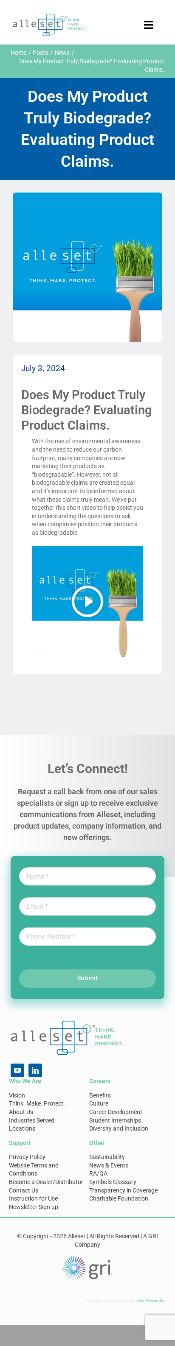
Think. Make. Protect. (37, 1103)
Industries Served (31, 1120)
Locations (22, 1128)
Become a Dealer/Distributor (46, 1181)
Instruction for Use (33, 1198)
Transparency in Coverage (123, 1190)
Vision (17, 1095)
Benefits (100, 1095)
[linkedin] (35, 1070)
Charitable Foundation (118, 1198)
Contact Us (23, 1190)
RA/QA (98, 1173)
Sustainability (107, 1156)
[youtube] (17, 1070)
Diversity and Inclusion (118, 1128)
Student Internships (115, 1120)
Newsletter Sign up (33, 1207)
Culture (98, 1103)
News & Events (108, 1165)
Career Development (115, 1112)
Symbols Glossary (112, 1181)
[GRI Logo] (87, 1258)
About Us (21, 1112)
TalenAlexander (150, 1300)
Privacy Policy (27, 1156)
